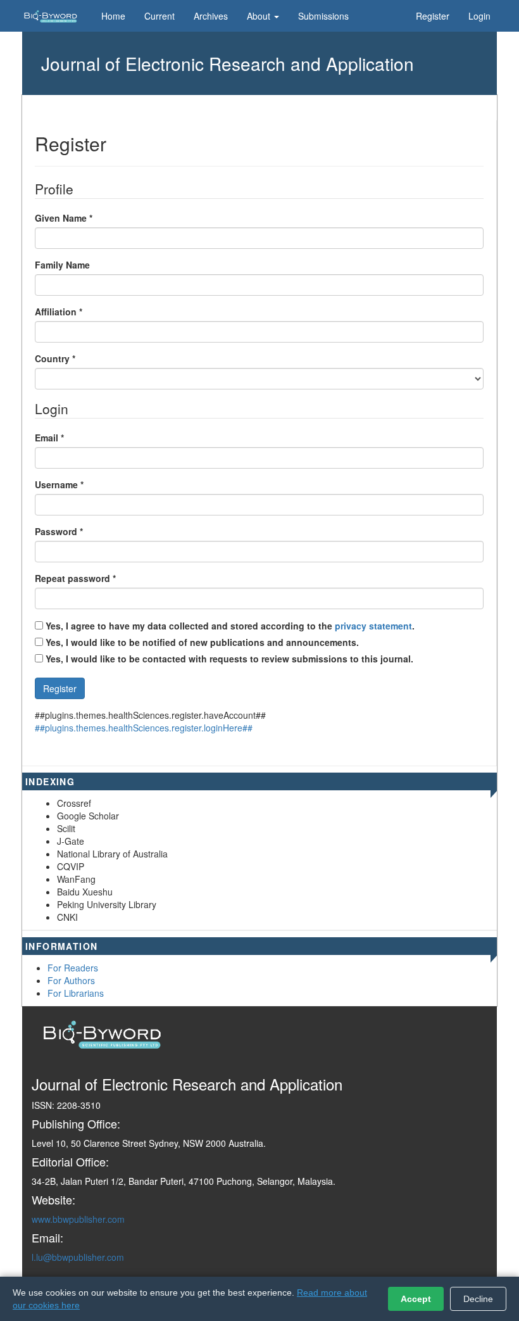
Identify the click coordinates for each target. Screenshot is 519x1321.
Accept (416, 1299)
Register (432, 15)
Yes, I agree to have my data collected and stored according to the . (229, 625)
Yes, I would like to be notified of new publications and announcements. (201, 642)
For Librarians (75, 993)
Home (113, 15)
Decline (478, 1299)
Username (59, 484)
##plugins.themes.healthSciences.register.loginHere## (144, 727)
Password (59, 531)
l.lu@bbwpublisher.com (78, 1257)
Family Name (62, 264)
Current (159, 15)
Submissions (323, 15)
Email (49, 437)
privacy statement (373, 625)
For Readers (72, 967)
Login (479, 15)
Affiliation (58, 311)
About (260, 15)
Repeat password (75, 578)
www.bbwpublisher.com (78, 1219)
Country (55, 358)
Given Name (63, 218)
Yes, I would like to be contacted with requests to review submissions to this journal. (229, 658)
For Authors (71, 980)
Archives (211, 15)
